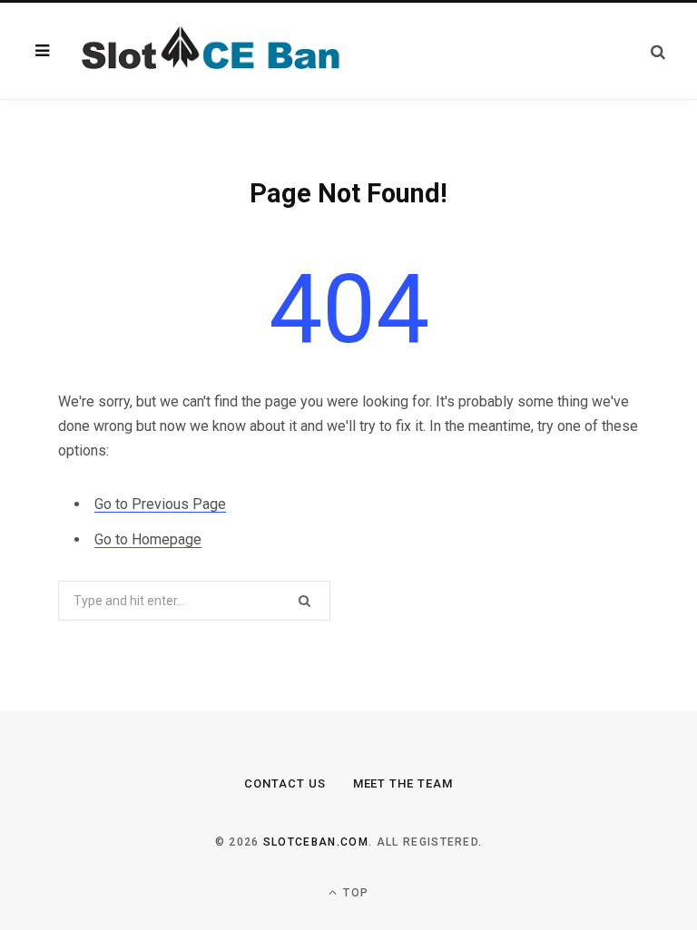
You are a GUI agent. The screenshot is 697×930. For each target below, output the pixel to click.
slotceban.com (315, 842)
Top (353, 892)
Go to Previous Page (160, 504)
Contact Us (285, 783)
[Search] (658, 51)
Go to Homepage (147, 539)
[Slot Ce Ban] (207, 51)
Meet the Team (403, 783)
